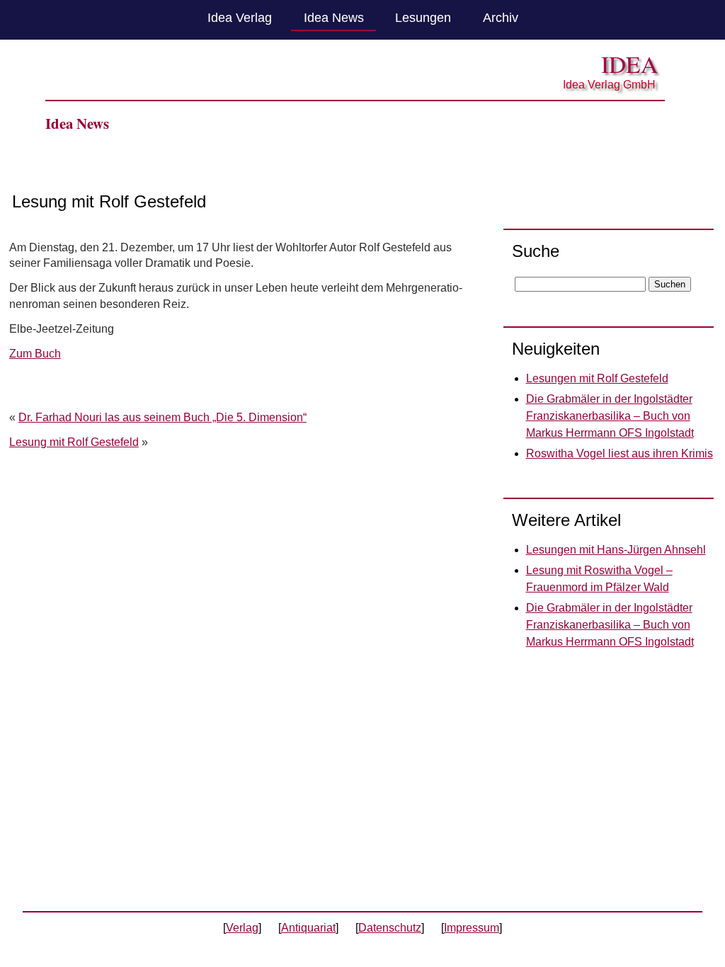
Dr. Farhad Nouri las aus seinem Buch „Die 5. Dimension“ (162, 417)
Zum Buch (35, 354)
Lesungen (423, 18)
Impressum (471, 928)
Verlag (242, 928)
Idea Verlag (239, 18)
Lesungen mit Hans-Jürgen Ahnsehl (616, 550)
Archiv (500, 18)
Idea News (334, 18)
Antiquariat (308, 928)
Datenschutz (389, 928)
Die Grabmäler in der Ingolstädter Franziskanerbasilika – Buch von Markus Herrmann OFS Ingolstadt (610, 416)
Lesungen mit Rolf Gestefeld (597, 378)
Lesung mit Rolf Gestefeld (74, 442)
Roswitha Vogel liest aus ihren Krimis (619, 453)
